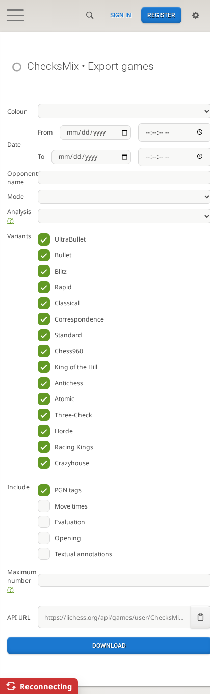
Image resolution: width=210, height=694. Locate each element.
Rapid (63, 287)
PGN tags (68, 490)
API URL (18, 617)
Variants (19, 236)
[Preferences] (195, 15)
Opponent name (22, 177)
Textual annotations (83, 554)
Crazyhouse (72, 463)
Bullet (63, 255)
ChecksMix (52, 66)
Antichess (69, 383)
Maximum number (21, 581)
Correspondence (79, 319)
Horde (64, 430)
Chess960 (69, 350)
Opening (68, 537)
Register (161, 15)
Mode (15, 196)
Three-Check (73, 415)
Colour (17, 111)
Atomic (64, 398)
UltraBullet (70, 239)
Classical (67, 303)
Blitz (61, 271)
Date (14, 144)
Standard (68, 335)
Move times (71, 506)
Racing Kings (74, 447)
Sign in (121, 15)
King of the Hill (76, 367)
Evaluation (70, 522)
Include (18, 487)
